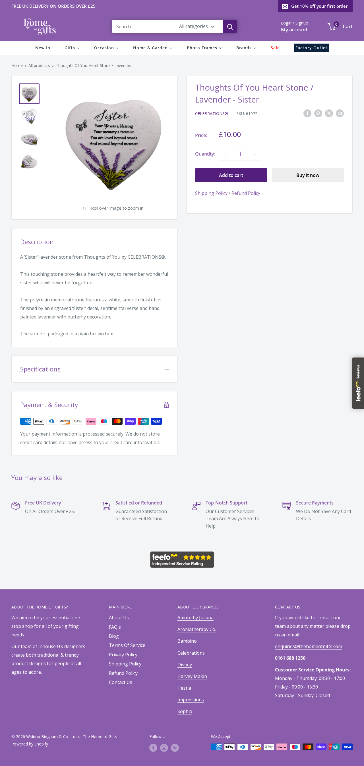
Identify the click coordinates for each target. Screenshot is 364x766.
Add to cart (231, 175)
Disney (184, 664)
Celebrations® (211, 113)
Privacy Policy (123, 654)
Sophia (184, 711)
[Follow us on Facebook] (153, 747)
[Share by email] (340, 113)
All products (39, 65)
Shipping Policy (211, 193)
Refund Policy (245, 193)
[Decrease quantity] (225, 154)
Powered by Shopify (29, 744)
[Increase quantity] (255, 154)
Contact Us (120, 682)
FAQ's (115, 627)
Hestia (184, 688)
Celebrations (191, 653)
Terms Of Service (127, 645)
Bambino (187, 641)
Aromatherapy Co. (196, 629)
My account (294, 29)
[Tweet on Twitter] (329, 113)
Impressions (190, 699)
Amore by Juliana (195, 617)
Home (17, 65)
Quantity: (205, 154)
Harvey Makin (192, 676)
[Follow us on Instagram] (164, 747)
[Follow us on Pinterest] (175, 747)
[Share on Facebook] (307, 113)
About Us (119, 617)
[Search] (230, 26)
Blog (114, 636)
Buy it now (307, 175)
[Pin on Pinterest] (318, 113)
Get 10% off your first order (319, 6)
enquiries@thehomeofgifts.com (308, 646)
